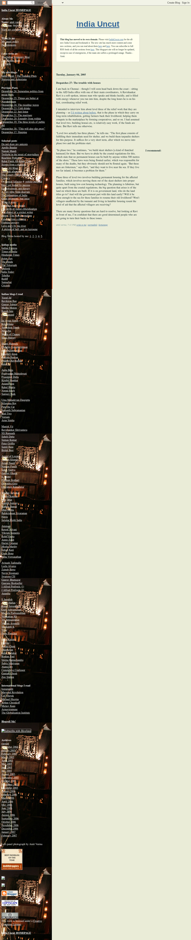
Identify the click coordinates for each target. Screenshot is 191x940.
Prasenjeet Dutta (10, 377)
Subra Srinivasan (10, 663)
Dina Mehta (7, 510)
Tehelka (5, 275)
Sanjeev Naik (8, 394)
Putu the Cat (8, 406)
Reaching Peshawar (11, 157)
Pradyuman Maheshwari (14, 373)
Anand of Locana (10, 456)
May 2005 (6, 764)
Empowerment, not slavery (15, 188)
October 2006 (8, 822)
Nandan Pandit (9, 466)
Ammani (6, 526)
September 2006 (10, 818)
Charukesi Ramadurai (12, 487)
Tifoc (4, 630)
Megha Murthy (9, 546)
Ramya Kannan (9, 496)
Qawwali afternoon (11, 171)
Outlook (5, 268)
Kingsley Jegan (9, 354)
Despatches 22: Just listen (14, 111)
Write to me (8, 38)
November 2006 (9, 825)
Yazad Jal (6, 297)
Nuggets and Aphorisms (14, 79)
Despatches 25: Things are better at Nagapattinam (19, 99)
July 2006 (6, 811)
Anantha (5, 593)
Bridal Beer (7, 450)
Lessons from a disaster (13, 219)
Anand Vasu (7, 383)
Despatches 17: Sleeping (14, 132)
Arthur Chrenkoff (10, 702)
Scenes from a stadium (13, 164)
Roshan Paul (8, 656)
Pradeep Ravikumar (11, 360)
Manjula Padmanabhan (13, 613)
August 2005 (8, 774)
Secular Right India (11, 520)
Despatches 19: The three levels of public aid (23, 123)
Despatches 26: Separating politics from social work (22, 92)
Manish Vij (7, 426)
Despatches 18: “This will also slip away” (23, 128)
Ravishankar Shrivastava (14, 429)
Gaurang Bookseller (11, 583)
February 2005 (9, 753)
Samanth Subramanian (13, 410)
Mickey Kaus (8, 706)
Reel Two (6, 413)
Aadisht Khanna (9, 459)
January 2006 (8, 791)
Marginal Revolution (12, 692)
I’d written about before (83, 112)
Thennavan (7, 649)
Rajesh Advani (9, 529)
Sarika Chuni (8, 646)
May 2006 (6, 805)
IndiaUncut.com (116, 39)
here (100, 46)
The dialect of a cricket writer (17, 212)
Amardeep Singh (10, 327)
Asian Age (6, 258)
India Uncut (97, 24)
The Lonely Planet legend (15, 174)
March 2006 (7, 798)
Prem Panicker (9, 633)
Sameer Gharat (9, 473)
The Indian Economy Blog (15, 57)
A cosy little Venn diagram (15, 191)
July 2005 (6, 770)
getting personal (33, 181)
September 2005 (10, 777)
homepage (103, 224)
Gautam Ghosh (9, 673)
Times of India (9, 251)
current (5, 743)
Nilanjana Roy (8, 403)
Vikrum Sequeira (10, 532)
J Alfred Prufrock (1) (12, 586)
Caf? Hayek (7, 695)
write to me (81, 224)
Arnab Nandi (8, 463)
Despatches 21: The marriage (16, 115)
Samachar (6, 282)
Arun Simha (7, 420)
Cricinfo (5, 285)
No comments (8, 45)
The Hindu (7, 261)
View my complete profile (15, 29)
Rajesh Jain (7, 311)
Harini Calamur (9, 543)
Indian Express (9, 248)
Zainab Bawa (8, 569)
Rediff (4, 278)
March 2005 (7, 757)
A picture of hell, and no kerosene (19, 229)
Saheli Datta (7, 436)
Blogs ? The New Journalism (16, 215)
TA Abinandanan (10, 619)
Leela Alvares (8, 566)
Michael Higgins (10, 699)
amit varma (16, 22)
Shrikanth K (7, 626)
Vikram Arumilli (10, 623)
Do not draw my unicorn (14, 144)
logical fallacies (13, 181)
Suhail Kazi (7, 550)
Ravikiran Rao (9, 301)
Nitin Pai (6, 330)
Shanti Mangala (9, 343)
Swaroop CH (8, 576)
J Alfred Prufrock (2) (12, 590)
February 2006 (9, 794)
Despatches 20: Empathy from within (21, 118)
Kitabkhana (7, 324)
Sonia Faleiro (8, 639)
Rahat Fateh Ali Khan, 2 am (16, 161)
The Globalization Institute (15, 712)
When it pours (8, 202)
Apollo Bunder (9, 147)
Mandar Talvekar (10, 492)
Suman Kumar (9, 440)
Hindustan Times (10, 254)
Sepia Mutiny (8, 337)
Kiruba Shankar (9, 380)
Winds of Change (10, 334)
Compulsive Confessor (13, 670)
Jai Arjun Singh (9, 320)
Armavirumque (9, 709)
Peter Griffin (8, 443)
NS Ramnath (8, 433)
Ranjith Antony (9, 503)
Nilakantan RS (9, 616)
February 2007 (9, 835)
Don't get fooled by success (15, 185)
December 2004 (9, 747)
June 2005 (6, 767)
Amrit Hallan (8, 602)
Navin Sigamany (10, 573)
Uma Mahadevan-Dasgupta (15, 400)
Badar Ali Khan (9, 168)
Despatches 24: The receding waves (20, 105)
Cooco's (5, 178)
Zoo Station (7, 677)
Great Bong (7, 553)
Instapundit (7, 689)
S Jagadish (6, 599)
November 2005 (9, 784)
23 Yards (6, 63)
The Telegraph (9, 265)
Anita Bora (7, 370)
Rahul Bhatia (8, 387)
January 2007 (8, 832)
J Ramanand (7, 314)
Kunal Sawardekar (11, 606)
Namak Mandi (8, 151)
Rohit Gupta (7, 536)
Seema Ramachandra (12, 660)
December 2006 (9, 828)
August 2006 (8, 815)
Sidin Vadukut (9, 653)
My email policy (10, 41)
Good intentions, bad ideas (15, 198)
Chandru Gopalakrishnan (14, 347)
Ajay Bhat (6, 499)
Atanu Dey (7, 666)
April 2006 (7, 801)
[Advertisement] (87, 259)
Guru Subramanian (11, 609)
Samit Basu (7, 447)
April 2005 (7, 760)
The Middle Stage (10, 60)
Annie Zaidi (7, 539)
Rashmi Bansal (9, 506)
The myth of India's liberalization (19, 209)
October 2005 (8, 781)
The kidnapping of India (14, 195)
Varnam (5, 417)
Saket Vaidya (8, 469)
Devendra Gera (9, 483)
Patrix (4, 516)
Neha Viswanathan (11, 556)
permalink (92, 224)
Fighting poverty (10, 222)
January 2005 (8, 750)
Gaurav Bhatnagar (11, 579)
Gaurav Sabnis (9, 304)
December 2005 (9, 788)
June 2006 (6, 808)
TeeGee (5, 643)
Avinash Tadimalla (11, 562)
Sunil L (5, 364)
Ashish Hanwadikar (11, 350)
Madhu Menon (9, 307)
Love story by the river (13, 226)
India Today (7, 272)
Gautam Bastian (9, 357)
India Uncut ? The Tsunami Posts (19, 76)
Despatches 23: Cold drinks (15, 108)
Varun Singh (8, 390)
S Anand (6, 476)
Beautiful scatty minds (13, 205)
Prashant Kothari (10, 480)
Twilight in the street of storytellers (20, 154)
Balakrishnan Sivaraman (14, 513)
